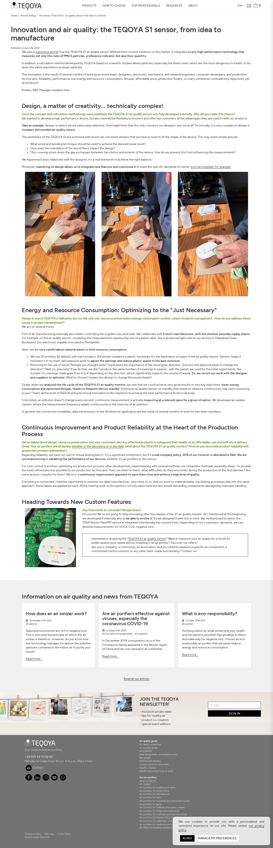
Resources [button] (174, 5)
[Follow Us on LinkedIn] (37, 779)
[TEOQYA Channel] (54, 779)
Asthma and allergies (150, 761)
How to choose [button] (114, 5)
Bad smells (144, 757)
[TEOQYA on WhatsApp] (63, 779)
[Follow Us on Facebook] (29, 779)
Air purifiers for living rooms (154, 790)
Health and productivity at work (156, 771)
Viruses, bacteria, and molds (154, 764)
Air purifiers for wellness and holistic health (162, 807)
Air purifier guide (148, 747)
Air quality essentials (150, 744)
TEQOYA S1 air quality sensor (146, 539)
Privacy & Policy (33, 833)
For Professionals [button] (146, 5)
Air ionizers (145, 784)
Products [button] (89, 5)
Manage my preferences (217, 838)
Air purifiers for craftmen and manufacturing (162, 814)
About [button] (192, 5)
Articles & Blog (28, 15)
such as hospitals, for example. (211, 167)
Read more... (34, 659)
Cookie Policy (64, 833)
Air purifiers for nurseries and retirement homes (164, 800)
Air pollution (145, 750)
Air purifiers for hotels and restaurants (159, 810)
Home (14, 15)
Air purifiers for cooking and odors (157, 787)
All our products (147, 780)
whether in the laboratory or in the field (97, 446)
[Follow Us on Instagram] (46, 779)
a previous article (47, 52)
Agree (187, 838)
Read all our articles (137, 679)
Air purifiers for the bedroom (154, 794)
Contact (38, 768)
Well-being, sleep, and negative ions (158, 754)
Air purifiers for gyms (150, 804)
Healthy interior (147, 767)
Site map (49, 833)
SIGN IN (234, 713)
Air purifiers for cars (150, 797)
